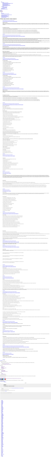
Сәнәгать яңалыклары (5, 7)
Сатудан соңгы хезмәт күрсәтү (4, 371)
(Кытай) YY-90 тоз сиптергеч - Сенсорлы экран (9, 331)
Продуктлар (2, 378)
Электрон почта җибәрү (2, 381)
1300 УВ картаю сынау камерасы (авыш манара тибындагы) (10, 213)
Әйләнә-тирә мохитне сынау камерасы (6, 5)
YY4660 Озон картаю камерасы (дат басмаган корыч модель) (11, 59)
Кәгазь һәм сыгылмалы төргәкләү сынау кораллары (8, 3)
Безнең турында (3, 8)
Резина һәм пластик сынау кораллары (5, 15)
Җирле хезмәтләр (5, 378)
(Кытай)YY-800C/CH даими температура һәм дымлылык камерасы (11, 292)
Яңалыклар (2, 6)
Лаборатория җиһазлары (3, 17)
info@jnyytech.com (7, 363)
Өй (1, 1)
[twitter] (2, 379)
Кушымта (14, 378)
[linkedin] (3, 379)
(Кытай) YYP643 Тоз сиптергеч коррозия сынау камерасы (10, 322)
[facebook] (1, 379)
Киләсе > (2, 360)
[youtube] (5, 379)
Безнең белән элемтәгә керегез (18, 378)
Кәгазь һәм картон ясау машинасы (4, 16)
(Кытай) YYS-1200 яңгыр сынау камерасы (8, 354)
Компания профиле (3, 370)
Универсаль (2, 367)
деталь (4, 43)
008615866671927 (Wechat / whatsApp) (7, 364)
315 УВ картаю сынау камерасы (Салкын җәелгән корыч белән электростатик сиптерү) (14, 45)
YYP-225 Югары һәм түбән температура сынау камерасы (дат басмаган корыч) (13, 104)
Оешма (2, 373)
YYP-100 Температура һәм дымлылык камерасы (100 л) (10, 21)
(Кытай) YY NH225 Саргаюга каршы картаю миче (9, 266)
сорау (3, 43)
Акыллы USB (2, 368)
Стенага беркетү (3, 366)
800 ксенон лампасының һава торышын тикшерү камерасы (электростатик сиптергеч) (14, 36)
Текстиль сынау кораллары (5, 4)
